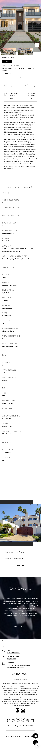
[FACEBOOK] (8, 720)
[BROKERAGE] (33, 720)
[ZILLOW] (28, 720)
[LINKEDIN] (18, 720)
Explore (20, 565)
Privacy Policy (29, 736)
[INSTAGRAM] (13, 720)
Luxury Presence (25, 726)
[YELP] (23, 720)
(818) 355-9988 (11, 659)
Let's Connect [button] (20, 626)
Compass (27, 685)
